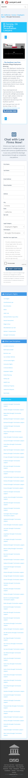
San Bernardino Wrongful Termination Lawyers (14, 633)
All (2, 15)
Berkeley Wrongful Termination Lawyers (14, 419)
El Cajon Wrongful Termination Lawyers (14, 457)
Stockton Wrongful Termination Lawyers (14, 691)
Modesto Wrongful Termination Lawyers (14, 545)
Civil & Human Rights (9, 360)
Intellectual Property (9, 386)
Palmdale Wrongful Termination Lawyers (12, 584)
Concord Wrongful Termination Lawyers (14, 440)
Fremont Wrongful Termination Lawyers (14, 484)
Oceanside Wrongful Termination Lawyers (12, 567)
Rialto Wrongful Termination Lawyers (13, 603)
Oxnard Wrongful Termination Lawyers (14, 579)
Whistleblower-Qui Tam (10, 327)
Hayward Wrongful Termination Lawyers (12, 509)
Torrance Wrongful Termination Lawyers (12, 712)
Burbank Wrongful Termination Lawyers (14, 422)
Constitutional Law (8, 302)
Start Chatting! (14, 269)
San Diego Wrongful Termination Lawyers (12, 639)
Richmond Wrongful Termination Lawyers (12, 608)
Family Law (6, 378)
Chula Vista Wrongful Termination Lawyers (12, 432)
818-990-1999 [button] (11, 111)
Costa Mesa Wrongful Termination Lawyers (12, 445)
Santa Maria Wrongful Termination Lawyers (13, 675)
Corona (14, 15)
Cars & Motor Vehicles (9, 357)
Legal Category (7, 223)
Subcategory (7, 229)
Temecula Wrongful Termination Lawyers (12, 701)
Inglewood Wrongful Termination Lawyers (12, 520)
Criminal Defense (8, 367)
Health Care (7, 382)
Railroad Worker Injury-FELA (11, 317)
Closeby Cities (7, 399)
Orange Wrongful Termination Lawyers (14, 576)
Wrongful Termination (9, 335)
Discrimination (7, 306)
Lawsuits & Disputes (9, 389)
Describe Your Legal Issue (10, 237)
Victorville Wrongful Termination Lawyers (12, 725)
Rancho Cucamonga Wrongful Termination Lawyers (11, 598)
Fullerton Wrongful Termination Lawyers (12, 492)
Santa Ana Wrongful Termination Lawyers (12, 659)
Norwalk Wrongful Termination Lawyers (14, 559)
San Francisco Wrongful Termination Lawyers (13, 644)
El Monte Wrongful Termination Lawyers (12, 461)
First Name (6, 164)
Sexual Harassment (9, 320)
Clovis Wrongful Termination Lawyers (13, 437)
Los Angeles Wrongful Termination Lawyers (13, 540)
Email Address (7, 179)
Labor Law (6, 313)
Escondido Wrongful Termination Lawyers (12, 472)
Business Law (7, 353)
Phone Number (8, 185)
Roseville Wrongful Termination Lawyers (12, 619)
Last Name (6, 170)
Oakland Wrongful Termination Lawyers (14, 563)
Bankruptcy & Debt (8, 349)
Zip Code (6, 215)
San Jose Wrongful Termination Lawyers (14, 649)
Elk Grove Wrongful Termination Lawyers (12, 467)
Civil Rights (6, 298)
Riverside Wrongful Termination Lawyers (12, 613)
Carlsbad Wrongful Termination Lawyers (12, 427)
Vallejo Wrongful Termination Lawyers (13, 717)
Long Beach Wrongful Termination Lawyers (12, 535)
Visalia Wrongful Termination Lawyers (13, 729)
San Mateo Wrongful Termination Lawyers (12, 653)
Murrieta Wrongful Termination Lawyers (12, 555)
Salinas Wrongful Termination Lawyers (14, 629)
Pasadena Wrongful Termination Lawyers (12, 589)
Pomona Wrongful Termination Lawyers (14, 594)
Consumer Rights (8, 364)
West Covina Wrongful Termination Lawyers (13, 734)
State (5, 208)
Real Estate (6, 393)
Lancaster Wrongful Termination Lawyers (12, 529)
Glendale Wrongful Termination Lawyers (12, 503)
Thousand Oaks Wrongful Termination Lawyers (13, 707)
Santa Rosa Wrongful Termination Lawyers (12, 681)
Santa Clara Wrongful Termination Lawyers (12, 664)
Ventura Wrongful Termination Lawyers (14, 720)
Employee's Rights (11, 294)
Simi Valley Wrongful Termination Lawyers (12, 686)
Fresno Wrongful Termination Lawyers (13, 488)
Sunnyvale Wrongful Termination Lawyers (12, 696)
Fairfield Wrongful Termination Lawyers (14, 477)
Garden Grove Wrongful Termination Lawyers (13, 498)
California (7, 15)
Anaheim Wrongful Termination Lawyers (12, 405)
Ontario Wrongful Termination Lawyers (14, 572)
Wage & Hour (7, 324)
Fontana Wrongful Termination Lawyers (14, 481)
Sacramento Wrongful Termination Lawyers (13, 624)
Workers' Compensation (10, 331)
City (5, 202)
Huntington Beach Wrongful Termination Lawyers (11, 514)
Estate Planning (8, 375)
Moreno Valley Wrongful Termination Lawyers (13, 549)
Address (6, 194)
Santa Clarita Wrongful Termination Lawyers (13, 670)
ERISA (5, 309)
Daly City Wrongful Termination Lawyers (14, 450)
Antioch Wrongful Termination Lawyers (14, 409)
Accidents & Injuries (9, 346)
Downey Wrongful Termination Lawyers (14, 453)
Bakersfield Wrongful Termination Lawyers (12, 414)
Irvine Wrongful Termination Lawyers (13, 525)
